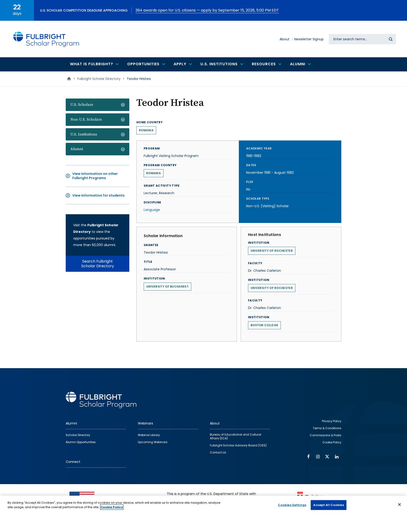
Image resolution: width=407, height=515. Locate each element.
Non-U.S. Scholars (86, 119)
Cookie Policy (112, 507)
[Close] (399, 504)
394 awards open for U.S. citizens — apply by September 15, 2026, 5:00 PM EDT (207, 10)
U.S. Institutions (83, 134)
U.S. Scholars (81, 104)
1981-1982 (253, 155)
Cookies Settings (292, 505)
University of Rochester (272, 251)
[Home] (46, 39)
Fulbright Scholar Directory (99, 78)
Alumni (76, 149)
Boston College (264, 325)
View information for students (98, 195)
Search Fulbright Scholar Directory (97, 264)
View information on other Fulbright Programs (95, 175)
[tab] (97, 105)
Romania (146, 130)
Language (152, 209)
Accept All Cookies (328, 505)
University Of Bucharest (167, 286)
